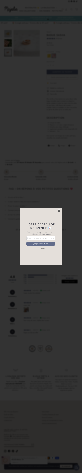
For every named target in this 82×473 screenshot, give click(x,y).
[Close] (59, 210)
